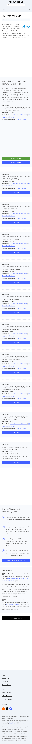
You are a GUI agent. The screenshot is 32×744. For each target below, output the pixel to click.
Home (4, 19)
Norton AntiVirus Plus (13, 604)
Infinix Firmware (7, 696)
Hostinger (12, 723)
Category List (6, 681)
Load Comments (15, 618)
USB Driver (5, 678)
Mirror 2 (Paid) (16, 162)
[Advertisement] (16, 58)
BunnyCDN (25, 723)
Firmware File (16, 2)
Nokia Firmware (7, 699)
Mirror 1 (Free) (16, 158)
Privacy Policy (6, 685)
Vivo (7, 19)
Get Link (16, 192)
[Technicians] (10, 709)
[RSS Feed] (3, 709)
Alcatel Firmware (7, 692)
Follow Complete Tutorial (16, 561)
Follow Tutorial (21, 119)
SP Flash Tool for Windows (18, 115)
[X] (7, 709)
